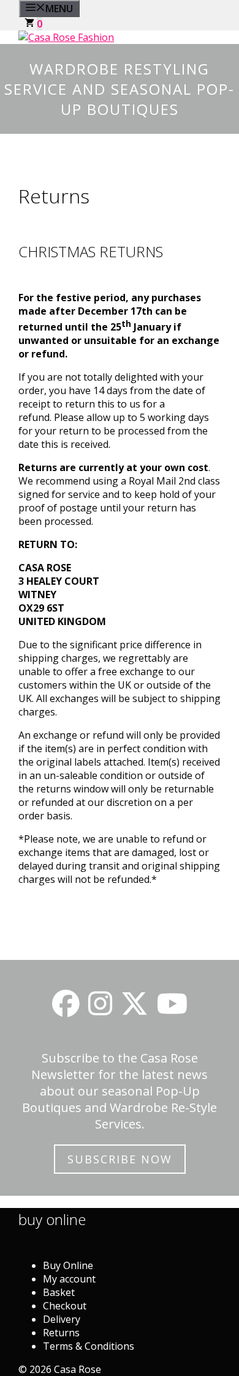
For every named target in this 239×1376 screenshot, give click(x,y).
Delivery (61, 1319)
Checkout (64, 1305)
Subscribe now (119, 1159)
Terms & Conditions (88, 1346)
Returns (61, 1332)
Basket (59, 1292)
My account (69, 1279)
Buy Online (68, 1265)
